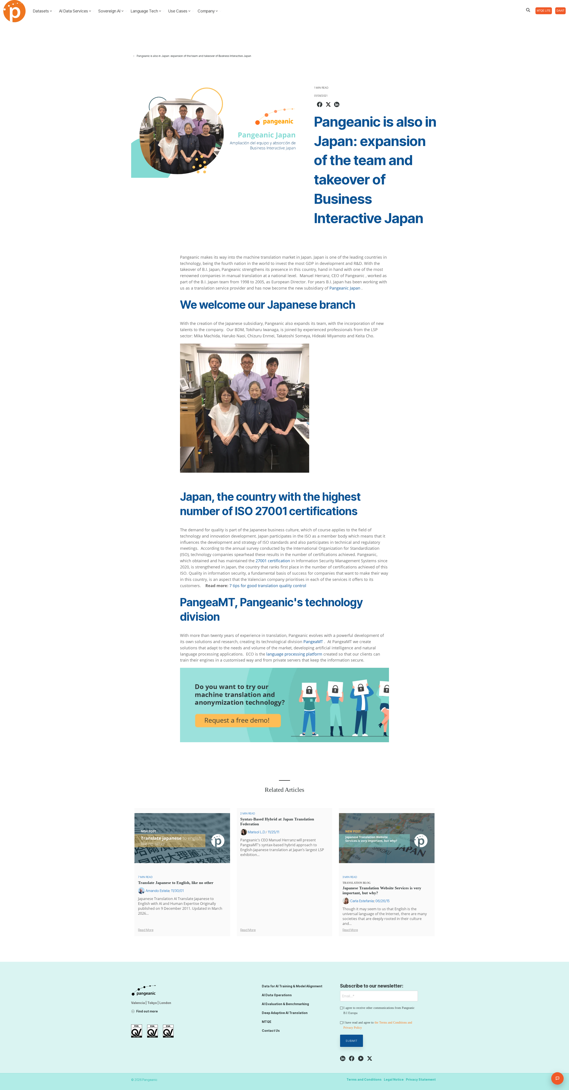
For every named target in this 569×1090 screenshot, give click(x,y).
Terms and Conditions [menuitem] (364, 1079)
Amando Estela (157, 890)
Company (206, 11)
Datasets (41, 11)
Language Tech (144, 11)
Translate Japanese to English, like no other (175, 882)
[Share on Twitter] (328, 105)
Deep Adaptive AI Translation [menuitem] (285, 1013)
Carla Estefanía (362, 901)
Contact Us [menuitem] (271, 1030)
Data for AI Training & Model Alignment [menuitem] (292, 986)
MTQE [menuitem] (266, 1022)
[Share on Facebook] (320, 105)
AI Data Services (73, 11)
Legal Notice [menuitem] (394, 1079)
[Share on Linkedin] (336, 105)
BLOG (367, 882)
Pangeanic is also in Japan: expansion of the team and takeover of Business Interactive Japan (194, 56)
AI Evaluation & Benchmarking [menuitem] (285, 1004)
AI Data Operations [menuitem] (277, 995)
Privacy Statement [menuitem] (421, 1079)
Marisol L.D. (257, 832)
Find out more (147, 1011)
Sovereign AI (109, 11)
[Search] (528, 10)
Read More (145, 930)
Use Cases (177, 11)
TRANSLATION (352, 882)
